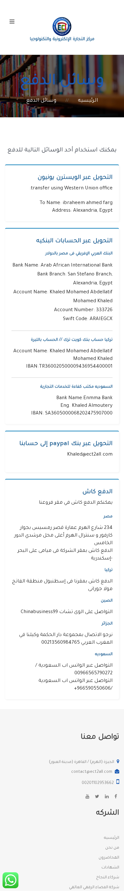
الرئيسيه (88, 101)
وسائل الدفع (41, 101)
